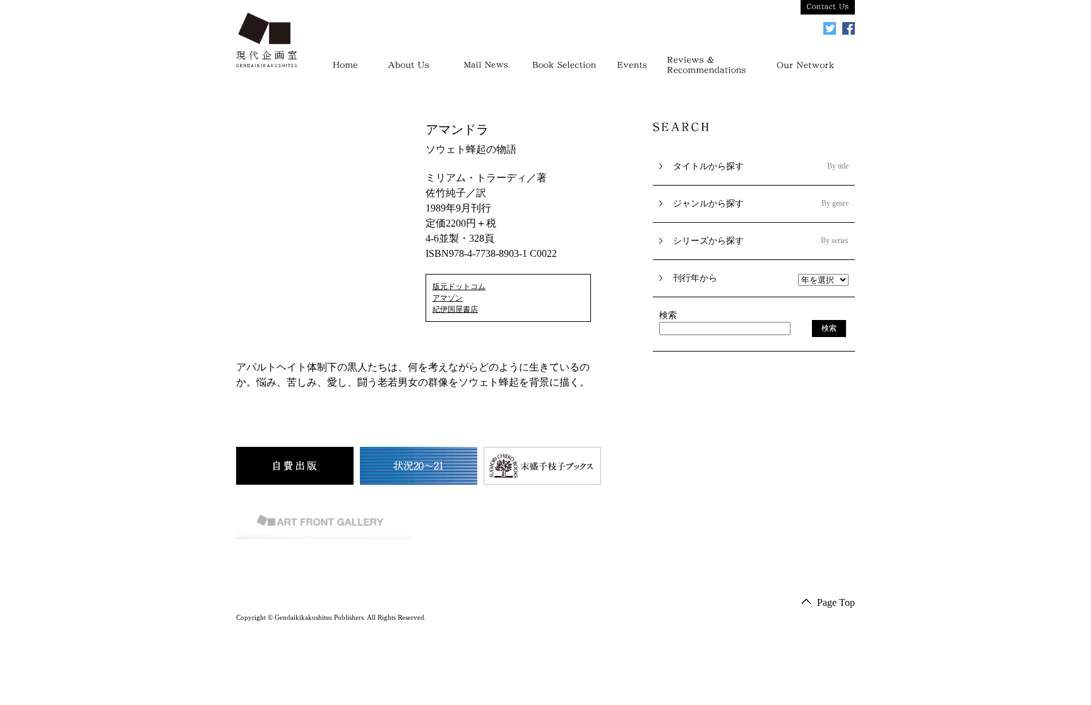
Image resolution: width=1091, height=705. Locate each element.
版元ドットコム (459, 286)
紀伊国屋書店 (455, 309)
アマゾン (447, 297)
